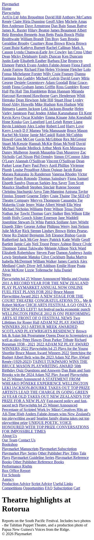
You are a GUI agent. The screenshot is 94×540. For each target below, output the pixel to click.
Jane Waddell (68, 218)
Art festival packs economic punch (64, 309)
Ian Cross (75, 52)
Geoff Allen (55, 21)
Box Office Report (16, 471)
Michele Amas (76, 21)
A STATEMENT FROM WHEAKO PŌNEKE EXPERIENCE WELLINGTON (45, 381)
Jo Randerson (40, 174)
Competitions (12, 488)
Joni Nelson (80, 226)
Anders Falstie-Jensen (53, 65)
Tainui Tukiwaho (30, 248)
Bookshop (10, 444)
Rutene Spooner (68, 187)
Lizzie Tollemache (39, 270)
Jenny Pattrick (50, 239)
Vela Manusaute (54, 130)
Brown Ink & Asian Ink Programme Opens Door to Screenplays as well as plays (47, 335)
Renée (7, 21)
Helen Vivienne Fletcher (63, 69)
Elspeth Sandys (13, 183)
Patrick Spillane (57, 222)
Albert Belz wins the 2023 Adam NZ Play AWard (51, 357)
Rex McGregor (74, 139)
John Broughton (32, 17)
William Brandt (32, 39)
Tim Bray (52, 39)
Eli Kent (85, 113)
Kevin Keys (11, 117)
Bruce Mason (77, 130)
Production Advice (16, 484)
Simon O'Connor (67, 157)
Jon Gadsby (26, 78)
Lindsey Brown (54, 231)
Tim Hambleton (35, 91)
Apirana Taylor (76, 191)
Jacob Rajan (72, 170)
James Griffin (45, 87)
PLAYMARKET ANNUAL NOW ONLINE (48, 287)
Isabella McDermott (17, 261)
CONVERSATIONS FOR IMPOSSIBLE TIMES (45, 429)
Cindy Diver (25, 266)
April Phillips (59, 165)
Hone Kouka (12, 122)
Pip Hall (15, 91)
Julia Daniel (63, 270)
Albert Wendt (55, 205)
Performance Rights (17, 466)
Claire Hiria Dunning (29, 21)
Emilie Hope (66, 266)
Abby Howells (22, 104)
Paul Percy (40, 165)
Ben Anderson (13, 26)
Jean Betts (46, 34)
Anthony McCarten (77, 17)
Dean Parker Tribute (58, 340)
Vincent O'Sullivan (60, 161)
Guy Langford (34, 122)
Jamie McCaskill (42, 135)
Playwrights (11, 13)
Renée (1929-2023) (17, 362)
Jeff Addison (46, 266)
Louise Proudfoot (26, 170)
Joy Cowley (57, 52)
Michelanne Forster (27, 74)
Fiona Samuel (77, 178)
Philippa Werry (58, 226)
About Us (9, 436)
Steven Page (45, 252)
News (6, 274)
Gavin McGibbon (48, 139)
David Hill (53, 17)
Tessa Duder (73, 209)
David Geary (70, 78)
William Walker (45, 261)
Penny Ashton (60, 244)
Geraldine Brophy (15, 43)
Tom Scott (76, 183)
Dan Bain (58, 26)
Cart (77, 488)
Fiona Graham (23, 87)
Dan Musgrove (67, 152)
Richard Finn (34, 69)
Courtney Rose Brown (47, 43)
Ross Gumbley (67, 87)
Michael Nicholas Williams (22, 209)
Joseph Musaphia (42, 152)
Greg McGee (24, 139)
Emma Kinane (56, 117)
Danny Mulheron (15, 152)
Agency (8, 479)
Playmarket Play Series (19, 453)
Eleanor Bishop (63, 235)
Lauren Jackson (28, 109)
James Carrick (68, 261)
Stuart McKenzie (15, 143)
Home (6, 8)
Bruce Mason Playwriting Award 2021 (38, 294)
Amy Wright (78, 222)
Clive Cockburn (53, 257)
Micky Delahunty (24, 56)
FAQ (49, 488)
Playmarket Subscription (58, 449)
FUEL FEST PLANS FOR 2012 (27, 292)
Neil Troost (40, 244)
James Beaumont (63, 30)
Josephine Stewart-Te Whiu (23, 222)
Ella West (74, 205)
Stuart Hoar (63, 100)
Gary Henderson (63, 96)
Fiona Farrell (81, 65)
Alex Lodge (36, 126)
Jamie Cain (22, 244)
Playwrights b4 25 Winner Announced (31, 279)
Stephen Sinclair (42, 187)
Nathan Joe (10, 213)
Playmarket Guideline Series (32, 457)
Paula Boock (64, 34)
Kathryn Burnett (32, 48)
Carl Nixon (24, 157)
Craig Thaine (60, 196)
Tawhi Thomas (31, 213)
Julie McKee (11, 231)
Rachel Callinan (58, 48)
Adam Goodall (56, 82)
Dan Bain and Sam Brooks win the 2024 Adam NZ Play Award (46, 372)
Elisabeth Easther (33, 61)
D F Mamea (31, 130)
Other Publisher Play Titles (58, 453)
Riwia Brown (76, 43)
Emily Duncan (50, 56)
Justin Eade (10, 61)
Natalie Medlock (28, 148)
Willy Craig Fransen (58, 74)
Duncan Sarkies (38, 183)
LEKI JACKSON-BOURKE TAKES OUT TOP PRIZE (46, 388)
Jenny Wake (35, 205)
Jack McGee (29, 239)
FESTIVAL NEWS (57, 318)
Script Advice (41, 484)
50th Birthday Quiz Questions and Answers (41, 368)
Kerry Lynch (11, 130)
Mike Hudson (45, 104)
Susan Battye (77, 26)
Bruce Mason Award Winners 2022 (42, 353)
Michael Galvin (48, 78)
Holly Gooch (22, 218)
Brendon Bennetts (23, 34)
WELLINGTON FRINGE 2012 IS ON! (33, 314)
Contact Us (26, 440)
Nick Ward (77, 248)
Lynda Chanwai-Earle (30, 52)
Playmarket (10, 4)
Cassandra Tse (72, 200)
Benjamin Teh (40, 235)
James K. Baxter (14, 30)
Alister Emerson (45, 218)
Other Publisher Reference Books (38, 462)
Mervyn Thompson (45, 200)
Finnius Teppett (14, 196)
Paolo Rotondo (25, 178)
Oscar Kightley (32, 117)
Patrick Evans (25, 65)
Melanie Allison (56, 248)
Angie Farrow (12, 69)
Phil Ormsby (43, 157)
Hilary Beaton (38, 30)
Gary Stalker (53, 213)
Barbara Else (57, 61)
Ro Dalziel (20, 235)
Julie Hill (46, 100)
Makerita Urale (13, 205)
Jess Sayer (59, 183)
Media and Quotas (75, 279)
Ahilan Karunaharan (62, 113)
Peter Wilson (53, 209)
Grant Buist (11, 48)
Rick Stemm (31, 231)
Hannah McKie (40, 143)
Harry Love (75, 126)
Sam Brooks (69, 39)
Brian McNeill (64, 143)
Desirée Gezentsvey (29, 82)
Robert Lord (55, 126)
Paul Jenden (37, 113)
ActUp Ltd (10, 17)
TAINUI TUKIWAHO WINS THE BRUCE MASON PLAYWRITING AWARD (44, 364)
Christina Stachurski (17, 191)
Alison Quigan (51, 170)
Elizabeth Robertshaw (18, 252)
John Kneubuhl (80, 117)
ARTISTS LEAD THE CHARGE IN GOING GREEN (45, 392)
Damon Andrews (69, 252)
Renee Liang (72, 122)
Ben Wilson (73, 213)
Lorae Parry (22, 165)
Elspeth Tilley (12, 226)
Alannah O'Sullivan (30, 161)
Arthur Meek (51, 148)
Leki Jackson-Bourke (57, 109)
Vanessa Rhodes (64, 174)
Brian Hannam (59, 91)
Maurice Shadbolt (15, 187)
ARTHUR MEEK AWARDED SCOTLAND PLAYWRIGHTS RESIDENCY (40, 329)
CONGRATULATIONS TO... (58, 300)
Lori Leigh (54, 122)
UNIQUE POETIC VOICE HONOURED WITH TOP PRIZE (37, 425)
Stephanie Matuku (26, 257)
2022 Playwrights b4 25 (39, 348)
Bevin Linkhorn (14, 126)
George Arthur (35, 226)
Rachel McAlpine (15, 135)
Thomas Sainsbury (52, 178)
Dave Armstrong (37, 26)
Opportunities (33, 488)
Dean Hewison (27, 100)
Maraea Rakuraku (15, 174)
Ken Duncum (72, 56)
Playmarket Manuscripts (20, 449)
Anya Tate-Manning (48, 191)
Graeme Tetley (38, 196)
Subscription (63, 488)
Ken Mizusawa (74, 148)
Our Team (9, 440)
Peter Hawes (32, 340)
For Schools (11, 475)
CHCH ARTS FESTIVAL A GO (51, 305)
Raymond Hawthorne (32, 96)
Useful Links (63, 484)
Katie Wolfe (71, 239)
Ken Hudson (66, 104)
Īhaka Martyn (76, 257)
